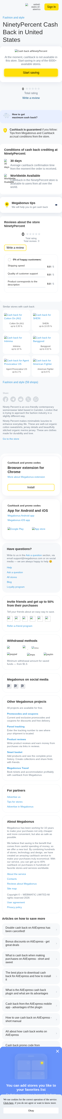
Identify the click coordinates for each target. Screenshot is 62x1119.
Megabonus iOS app (19, 520)
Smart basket (14, 752)
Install (31, 487)
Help (9, 567)
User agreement (16, 902)
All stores (12, 577)
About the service (16, 874)
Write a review (15, 247)
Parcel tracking (16, 726)
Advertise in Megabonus (20, 806)
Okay (31, 1110)
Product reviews (16, 739)
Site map (12, 888)
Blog (9, 582)
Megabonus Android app (21, 515)
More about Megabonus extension (26, 476)
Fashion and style (13, 17)
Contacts (12, 878)
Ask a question (34, 555)
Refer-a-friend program (19, 626)
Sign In (51, 6)
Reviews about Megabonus (22, 883)
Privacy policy (14, 907)
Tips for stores (15, 801)
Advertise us (13, 797)
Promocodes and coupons (22, 713)
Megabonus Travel (18, 768)
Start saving (31, 72)
